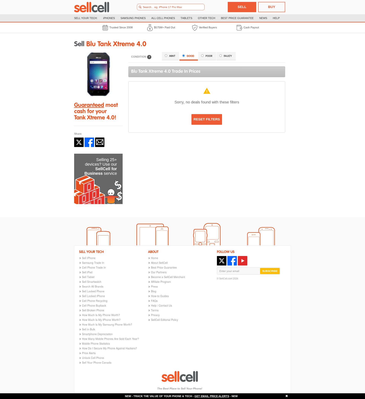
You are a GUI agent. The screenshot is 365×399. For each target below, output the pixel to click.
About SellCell (159, 262)
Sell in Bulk (88, 329)
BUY (271, 7)
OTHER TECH (206, 18)
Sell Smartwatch (91, 281)
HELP (276, 18)
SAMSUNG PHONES (133, 18)
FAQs (154, 300)
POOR (209, 56)
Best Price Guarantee (164, 267)
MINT (172, 56)
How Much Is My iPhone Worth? (101, 319)
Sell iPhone (88, 258)
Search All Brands (92, 286)
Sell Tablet (88, 277)
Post (79, 142)
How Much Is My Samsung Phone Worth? (107, 324)
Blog (153, 291)
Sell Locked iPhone (93, 296)
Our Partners (159, 272)
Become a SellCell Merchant (168, 277)
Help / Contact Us (161, 305)
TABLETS (186, 18)
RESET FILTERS (207, 119)
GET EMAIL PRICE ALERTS (211, 396)
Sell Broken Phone (93, 310)
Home (154, 258)
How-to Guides (160, 296)
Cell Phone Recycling (94, 300)
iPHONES (109, 18)
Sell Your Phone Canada (96, 362)
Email (100, 142)
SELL (242, 7)
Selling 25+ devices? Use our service (100, 166)
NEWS (263, 18)
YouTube (242, 260)
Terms (155, 310)
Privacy (155, 315)
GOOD (190, 56)
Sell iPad (87, 272)
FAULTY (228, 56)
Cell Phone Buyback (94, 305)
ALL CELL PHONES (163, 18)
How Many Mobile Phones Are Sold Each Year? (110, 338)
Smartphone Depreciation (97, 334)
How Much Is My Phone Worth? (101, 315)
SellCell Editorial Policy (164, 319)
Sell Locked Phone (93, 291)
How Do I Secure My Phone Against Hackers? (109, 348)
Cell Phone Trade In (94, 267)
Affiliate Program (161, 281)
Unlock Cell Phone (93, 357)
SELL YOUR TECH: (86, 18)
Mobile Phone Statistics (96, 343)
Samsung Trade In (93, 262)
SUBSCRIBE (270, 271)
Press (154, 286)
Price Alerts (89, 353)
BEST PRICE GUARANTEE (237, 18)
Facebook (89, 142)
